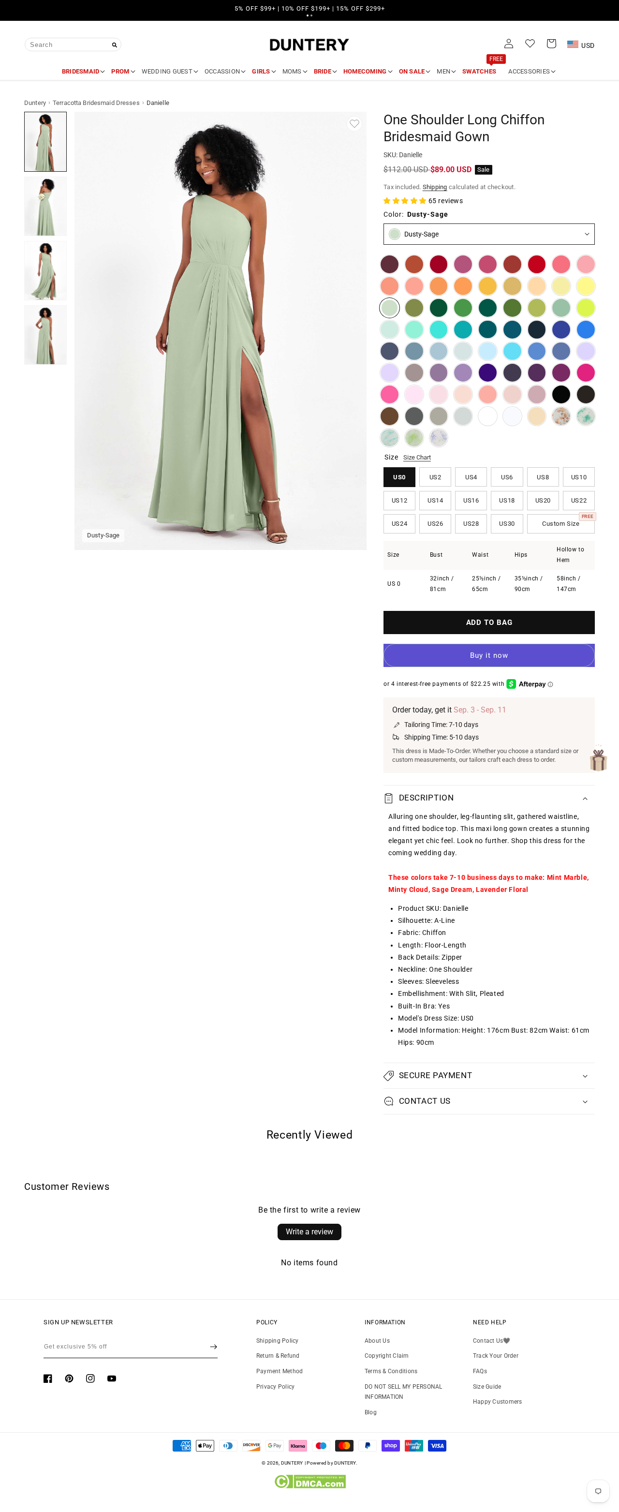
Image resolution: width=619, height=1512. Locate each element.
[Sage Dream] (414, 438)
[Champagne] (537, 416)
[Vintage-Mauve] (537, 394)
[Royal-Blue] (561, 330)
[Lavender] (586, 351)
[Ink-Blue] (512, 330)
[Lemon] (586, 286)
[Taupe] (439, 416)
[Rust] (512, 264)
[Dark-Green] (439, 308)
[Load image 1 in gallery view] (45, 141)
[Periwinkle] (561, 351)
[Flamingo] (586, 264)
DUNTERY (292, 1463)
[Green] (463, 308)
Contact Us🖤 (492, 1340)
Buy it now (489, 655)
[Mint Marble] (586, 416)
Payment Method (279, 1371)
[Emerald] (488, 308)
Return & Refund (278, 1355)
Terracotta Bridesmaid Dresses (96, 102)
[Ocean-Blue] (586, 330)
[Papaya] (389, 286)
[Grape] (537, 373)
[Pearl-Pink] (463, 394)
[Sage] (561, 308)
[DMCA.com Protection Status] (310, 1486)
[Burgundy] (439, 264)
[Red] (537, 264)
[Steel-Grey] (414, 416)
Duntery (35, 102)
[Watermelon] (561, 264)
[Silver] (463, 416)
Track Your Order (495, 1355)
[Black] (561, 394)
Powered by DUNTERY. (332, 1463)
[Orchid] (561, 373)
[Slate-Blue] (414, 351)
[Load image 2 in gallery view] (45, 206)
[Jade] (463, 330)
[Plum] (512, 373)
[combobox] (73, 44)
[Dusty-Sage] (389, 308)
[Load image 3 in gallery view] (45, 270)
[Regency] (488, 373)
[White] (512, 416)
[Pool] (512, 351)
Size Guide (487, 1386)
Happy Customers (497, 1401)
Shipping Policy (277, 1340)
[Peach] (537, 286)
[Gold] (512, 286)
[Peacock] (488, 330)
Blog (371, 1412)
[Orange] (439, 286)
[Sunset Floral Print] (561, 416)
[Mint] (389, 330)
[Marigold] (488, 286)
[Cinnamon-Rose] (488, 264)
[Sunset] (414, 286)
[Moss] (512, 308)
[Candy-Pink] (414, 394)
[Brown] (389, 416)
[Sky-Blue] (488, 351)
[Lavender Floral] (439, 438)
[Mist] (463, 351)
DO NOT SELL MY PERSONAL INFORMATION (403, 1392)
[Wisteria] (439, 373)
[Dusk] (414, 373)
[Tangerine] (463, 286)
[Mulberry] (463, 264)
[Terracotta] (414, 264)
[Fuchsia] (586, 373)
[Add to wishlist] (354, 124)
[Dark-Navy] (537, 330)
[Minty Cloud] (389, 438)
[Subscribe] (213, 1346)
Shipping (435, 187)
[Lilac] (389, 373)
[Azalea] (389, 394)
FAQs (480, 1371)
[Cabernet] (389, 264)
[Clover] (537, 308)
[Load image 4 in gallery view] (45, 335)
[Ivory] (488, 416)
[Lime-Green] (586, 308)
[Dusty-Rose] (512, 394)
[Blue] (537, 351)
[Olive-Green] (414, 308)
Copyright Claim (387, 1355)
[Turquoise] (414, 330)
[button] (308, 15)
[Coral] (488, 394)
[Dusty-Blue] (439, 351)
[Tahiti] (463, 373)
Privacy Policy (275, 1386)
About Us (377, 1340)
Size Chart (417, 457)
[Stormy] (389, 351)
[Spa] (439, 330)
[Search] (114, 45)
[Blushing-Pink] (439, 394)
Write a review (309, 1231)
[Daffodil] (561, 286)
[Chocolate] (586, 394)
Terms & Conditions (391, 1371)
